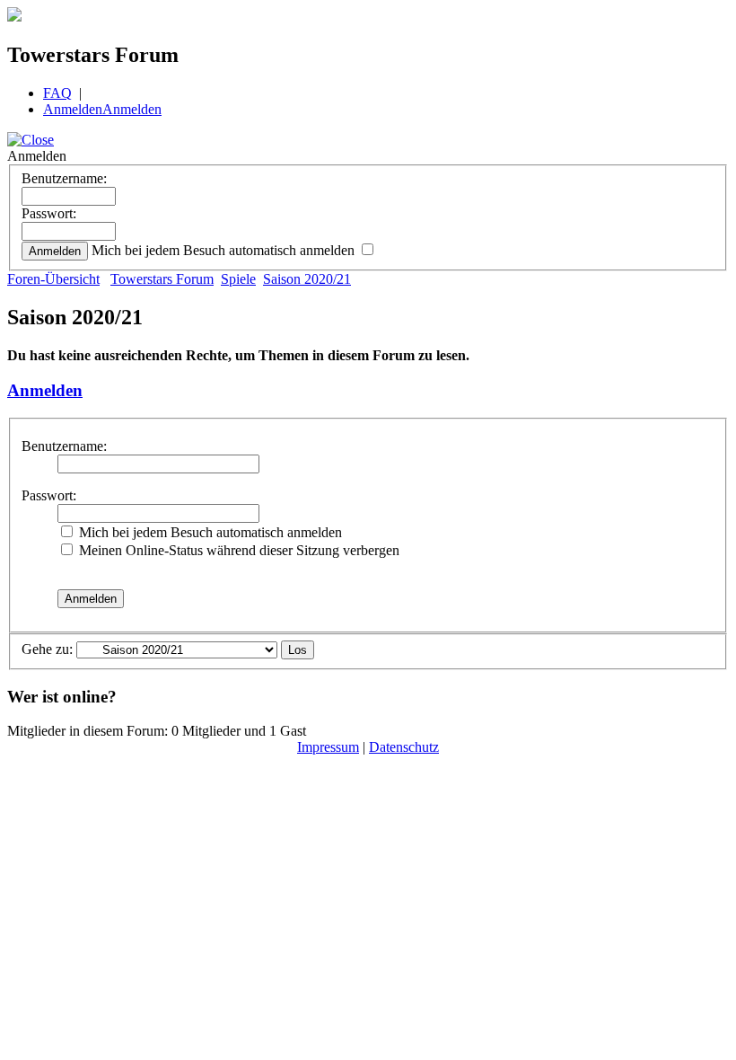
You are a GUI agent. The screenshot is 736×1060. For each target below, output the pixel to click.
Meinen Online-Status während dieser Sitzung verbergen (237, 550)
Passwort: (49, 213)
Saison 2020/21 (307, 279)
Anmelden (72, 109)
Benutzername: (64, 178)
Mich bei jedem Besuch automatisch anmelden (225, 250)
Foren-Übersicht (53, 279)
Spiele (238, 279)
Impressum (328, 747)
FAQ (57, 93)
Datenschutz (404, 747)
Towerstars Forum (162, 279)
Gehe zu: (47, 649)
